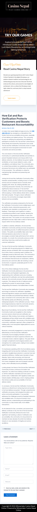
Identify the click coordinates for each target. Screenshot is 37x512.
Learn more (12, 98)
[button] (18, 14)
